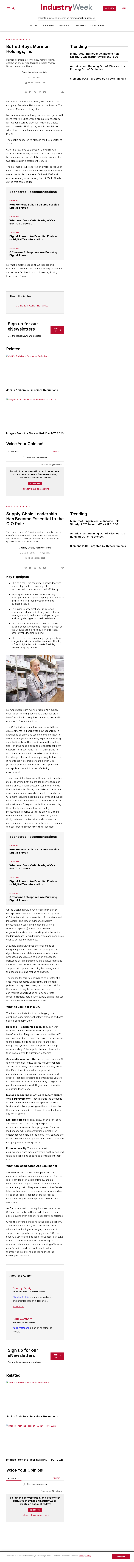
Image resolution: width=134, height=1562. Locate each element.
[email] (44, 92)
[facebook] (25, 92)
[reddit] (39, 92)
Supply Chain (97, 26)
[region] (35, 458)
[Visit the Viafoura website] (57, 465)
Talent (33, 26)
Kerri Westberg (43, 547)
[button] (8, 8)
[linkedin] (30, 92)
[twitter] (35, 92)
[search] (13, 8)
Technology (47, 26)
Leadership (80, 26)
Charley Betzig (26, 547)
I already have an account (35, 489)
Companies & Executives (18, 39)
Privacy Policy (85, 1556)
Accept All (121, 1557)
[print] (62, 92)
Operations (65, 26)
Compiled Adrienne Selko (35, 72)
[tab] (13, 452)
